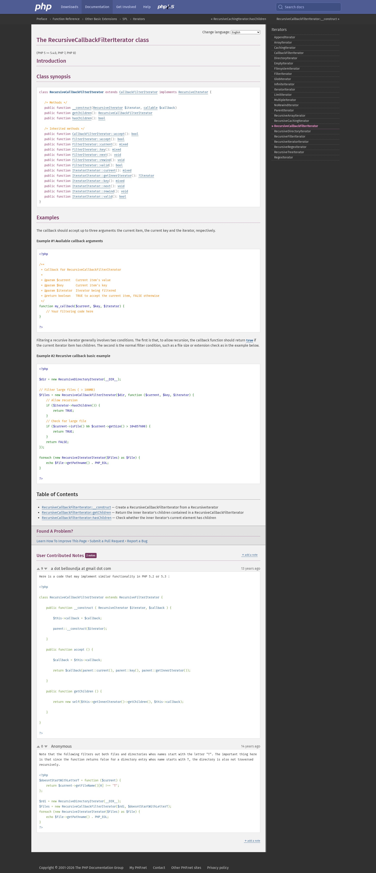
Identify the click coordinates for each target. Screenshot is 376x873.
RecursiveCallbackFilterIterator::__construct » (308, 19)
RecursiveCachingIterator (291, 121)
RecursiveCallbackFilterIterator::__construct (76, 507)
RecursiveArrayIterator (289, 116)
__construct (81, 108)
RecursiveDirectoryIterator (292, 131)
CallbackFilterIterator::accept (98, 134)
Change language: (216, 32)
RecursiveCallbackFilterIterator (125, 113)
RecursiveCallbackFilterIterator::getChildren (76, 512)
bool (101, 118)
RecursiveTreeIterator (289, 152)
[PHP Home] (43, 7)
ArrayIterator (283, 42)
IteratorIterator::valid (92, 196)
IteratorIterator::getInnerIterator (101, 176)
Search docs (294, 7)
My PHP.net (138, 868)
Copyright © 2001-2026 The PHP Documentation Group (81, 868)
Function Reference (66, 19)
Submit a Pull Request (107, 541)
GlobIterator (282, 79)
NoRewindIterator (286, 105)
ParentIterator (284, 110)
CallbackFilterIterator (138, 92)
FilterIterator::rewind (91, 160)
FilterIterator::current (92, 144)
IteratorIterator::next (91, 186)
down (45, 569)
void (117, 155)
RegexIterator (283, 157)
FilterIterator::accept (91, 139)
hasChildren (81, 118)
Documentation (97, 7)
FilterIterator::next (89, 155)
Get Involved (126, 7)
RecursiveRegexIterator (290, 147)
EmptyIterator (283, 63)
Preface (42, 19)
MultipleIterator (285, 100)
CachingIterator (284, 48)
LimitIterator (283, 95)
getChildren (81, 113)
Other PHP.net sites (186, 868)
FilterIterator (283, 74)
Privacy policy (218, 868)
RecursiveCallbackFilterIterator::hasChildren (76, 518)
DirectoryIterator (285, 58)
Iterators (139, 19)
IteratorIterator (284, 89)
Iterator (147, 176)
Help (147, 7)
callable (151, 108)
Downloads (69, 7)
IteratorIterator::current (94, 170)
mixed (123, 144)
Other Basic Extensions (101, 19)
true (249, 340)
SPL (125, 19)
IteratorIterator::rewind (93, 191)
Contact (159, 868)
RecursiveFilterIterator (289, 136)
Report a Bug (137, 541)
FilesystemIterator (287, 69)
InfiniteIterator (284, 84)
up (39, 569)
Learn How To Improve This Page (62, 541)
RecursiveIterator (193, 92)
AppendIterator (284, 37)
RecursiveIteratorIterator (291, 142)
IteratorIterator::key (90, 181)
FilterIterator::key (88, 149)
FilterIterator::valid (90, 165)
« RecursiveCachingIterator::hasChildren (238, 19)
